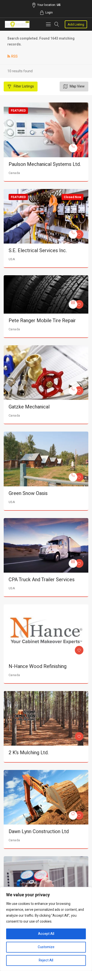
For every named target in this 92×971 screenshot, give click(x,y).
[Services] (73, 148)
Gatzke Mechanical (29, 406)
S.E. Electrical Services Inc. (38, 250)
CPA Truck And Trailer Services (42, 579)
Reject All (46, 960)
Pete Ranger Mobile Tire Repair (42, 320)
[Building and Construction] (73, 815)
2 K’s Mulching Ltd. (29, 752)
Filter (23, 86)
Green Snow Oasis (28, 493)
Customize (46, 947)
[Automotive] (73, 304)
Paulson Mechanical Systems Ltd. (45, 164)
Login (49, 12)
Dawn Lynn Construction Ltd (39, 831)
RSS (14, 56)
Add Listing (76, 24)
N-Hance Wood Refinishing (37, 666)
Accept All (46, 933)
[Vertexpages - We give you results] (17, 24)
